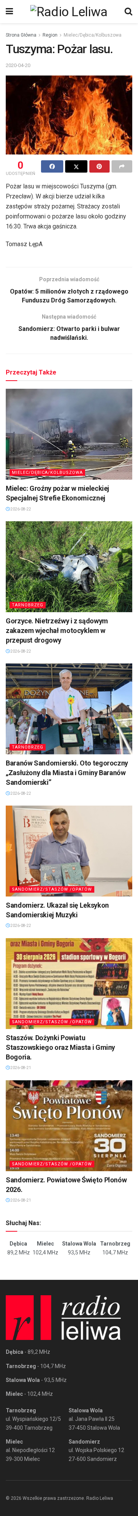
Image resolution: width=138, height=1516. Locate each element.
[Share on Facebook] (52, 166)
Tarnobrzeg (27, 605)
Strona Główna (21, 35)
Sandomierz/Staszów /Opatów (52, 889)
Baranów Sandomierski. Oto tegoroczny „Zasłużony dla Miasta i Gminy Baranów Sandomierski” (67, 772)
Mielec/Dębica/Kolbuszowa (93, 35)
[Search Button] (128, 11)
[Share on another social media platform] (122, 166)
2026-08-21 (20, 1068)
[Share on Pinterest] (99, 166)
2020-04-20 (18, 65)
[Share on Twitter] (76, 166)
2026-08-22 (20, 509)
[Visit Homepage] (69, 11)
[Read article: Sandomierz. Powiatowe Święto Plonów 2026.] (69, 1125)
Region (50, 35)
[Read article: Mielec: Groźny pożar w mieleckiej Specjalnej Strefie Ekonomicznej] (69, 434)
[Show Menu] (9, 11)
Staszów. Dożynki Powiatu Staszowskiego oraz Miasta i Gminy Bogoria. (60, 1047)
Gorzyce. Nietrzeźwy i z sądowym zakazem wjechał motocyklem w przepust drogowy (57, 630)
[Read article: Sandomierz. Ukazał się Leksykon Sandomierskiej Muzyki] (69, 851)
